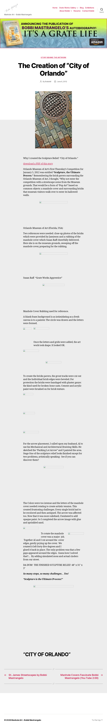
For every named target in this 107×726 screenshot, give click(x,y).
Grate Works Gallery (67, 8)
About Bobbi (64, 11)
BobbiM (48, 81)
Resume (77, 11)
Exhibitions (89, 8)
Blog (81, 8)
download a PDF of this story (38, 163)
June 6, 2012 (62, 81)
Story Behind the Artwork (53, 57)
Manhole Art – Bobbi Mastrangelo (26, 720)
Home (54, 8)
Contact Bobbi (88, 11)
